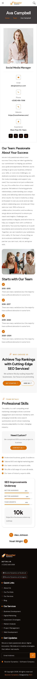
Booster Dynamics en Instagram (15, 577)
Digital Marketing (10, 615)
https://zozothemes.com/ (18, 115)
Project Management (12, 628)
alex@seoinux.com (18, 86)
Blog (5, 600)
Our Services (8, 596)
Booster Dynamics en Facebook (15, 573)
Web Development (11, 632)
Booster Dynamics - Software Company (19, 662)
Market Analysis (10, 624)
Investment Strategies (12, 620)
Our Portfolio (8, 592)
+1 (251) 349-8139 (8, 565)
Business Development (12, 611)
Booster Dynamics (12, 675)
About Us (7, 588)
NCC (30, 675)
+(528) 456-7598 (18, 100)
